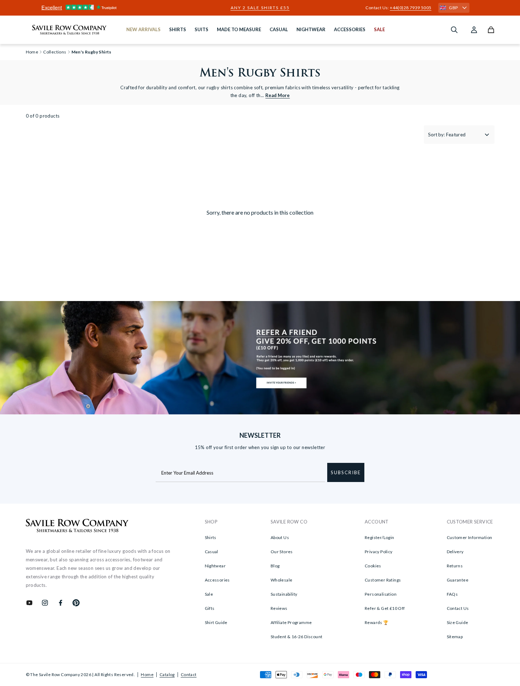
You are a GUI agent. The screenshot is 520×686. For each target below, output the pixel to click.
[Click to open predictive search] (454, 29)
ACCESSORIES (349, 29)
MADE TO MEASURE (239, 29)
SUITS (201, 29)
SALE (379, 29)
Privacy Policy (379, 551)
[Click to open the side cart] (491, 29)
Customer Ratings (383, 580)
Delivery (455, 551)
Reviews (279, 608)
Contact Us (458, 608)
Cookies (373, 565)
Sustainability (284, 594)
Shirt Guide (216, 622)
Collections (54, 52)
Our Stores (282, 551)
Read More (277, 95)
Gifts (210, 608)
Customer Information (469, 537)
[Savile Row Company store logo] (69, 29)
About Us (280, 537)
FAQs (452, 594)
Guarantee (458, 580)
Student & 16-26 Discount (297, 636)
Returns (455, 565)
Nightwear (215, 565)
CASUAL (279, 29)
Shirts (210, 537)
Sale (209, 594)
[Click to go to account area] (474, 29)
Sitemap (455, 636)
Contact (189, 674)
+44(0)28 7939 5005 (410, 7)
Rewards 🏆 (377, 622)
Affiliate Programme (291, 622)
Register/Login (379, 537)
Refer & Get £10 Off (385, 608)
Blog (275, 565)
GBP (453, 7)
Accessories (217, 580)
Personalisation (381, 594)
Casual (211, 551)
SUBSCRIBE (346, 472)
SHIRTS (177, 29)
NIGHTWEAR (310, 29)
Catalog (167, 674)
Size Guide (457, 622)
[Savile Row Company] (77, 526)
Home (147, 674)
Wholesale (282, 580)
